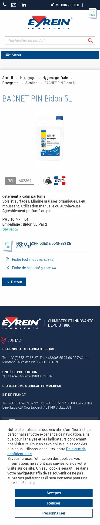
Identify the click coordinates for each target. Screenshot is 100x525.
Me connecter (67, 5)
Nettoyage (27, 77)
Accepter (54, 493)
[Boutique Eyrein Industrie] (50, 22)
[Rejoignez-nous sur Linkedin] (24, 5)
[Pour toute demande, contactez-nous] (14, 5)
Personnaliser (53, 513)
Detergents (10, 83)
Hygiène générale (55, 77)
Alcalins (31, 83)
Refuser (53, 503)
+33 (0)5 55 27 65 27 (4, 4)
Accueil (7, 77)
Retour (16, 282)
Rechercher (94, 40)
